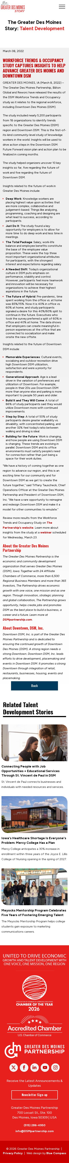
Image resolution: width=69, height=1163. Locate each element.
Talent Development (42, 28)
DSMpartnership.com (17, 619)
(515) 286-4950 (34, 1125)
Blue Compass (56, 1153)
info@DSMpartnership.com (34, 1131)
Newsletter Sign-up (34, 1095)
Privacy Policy (13, 1153)
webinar (46, 532)
